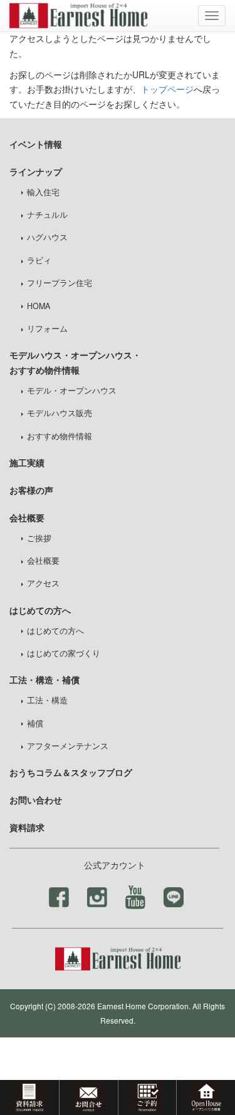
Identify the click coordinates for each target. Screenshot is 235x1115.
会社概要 (43, 560)
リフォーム (47, 328)
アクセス (43, 583)
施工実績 (26, 462)
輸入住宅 (43, 192)
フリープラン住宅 (59, 282)
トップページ (167, 89)
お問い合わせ (35, 799)
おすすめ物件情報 (59, 436)
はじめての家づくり (63, 653)
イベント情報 (35, 144)
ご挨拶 (39, 538)
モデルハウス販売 (59, 413)
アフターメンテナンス (67, 745)
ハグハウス (47, 237)
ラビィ (39, 260)
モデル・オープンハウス (72, 390)
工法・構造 (47, 700)
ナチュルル (47, 214)
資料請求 (26, 827)
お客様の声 (31, 490)
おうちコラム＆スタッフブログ (70, 772)
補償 (35, 723)
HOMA (38, 306)
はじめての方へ (55, 630)
